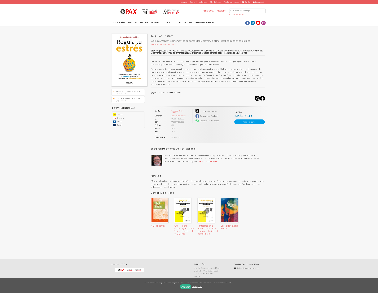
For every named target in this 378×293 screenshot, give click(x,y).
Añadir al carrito (249, 122)
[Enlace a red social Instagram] (263, 23)
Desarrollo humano (178, 116)
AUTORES (132, 22)
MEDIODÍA (221, 11)
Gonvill (119, 125)
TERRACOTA (208, 11)
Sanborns (120, 118)
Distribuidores (215, 2)
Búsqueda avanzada (236, 14)
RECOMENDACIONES (149, 22)
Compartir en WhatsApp (209, 121)
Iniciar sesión (260, 2)
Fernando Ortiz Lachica (164, 44)
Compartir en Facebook (209, 116)
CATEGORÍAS (119, 22)
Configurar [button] (197, 286)
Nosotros (183, 2)
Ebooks (192, 2)
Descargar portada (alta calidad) (128, 99)
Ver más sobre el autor (208, 161)
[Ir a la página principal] (149, 11)
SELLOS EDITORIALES (204, 22)
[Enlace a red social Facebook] (247, 23)
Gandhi (120, 114)
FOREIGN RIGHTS (184, 22)
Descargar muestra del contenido (128, 92)
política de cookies (226, 283)
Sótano (119, 121)
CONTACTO (168, 22)
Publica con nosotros (231, 2)
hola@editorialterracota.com (248, 268)
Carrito (247, 2)
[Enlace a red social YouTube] (258, 23)
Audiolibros (202, 2)
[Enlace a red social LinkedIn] (253, 23)
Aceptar (185, 286)
